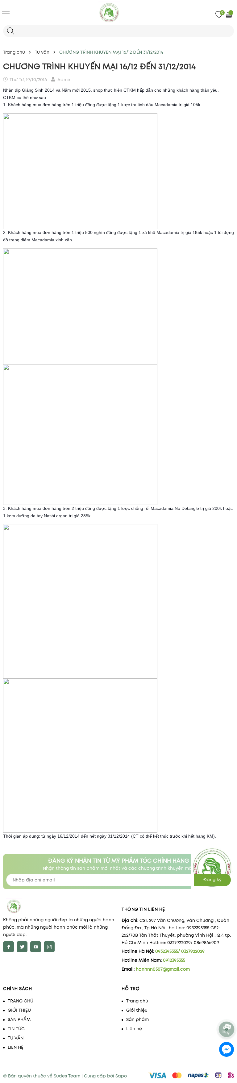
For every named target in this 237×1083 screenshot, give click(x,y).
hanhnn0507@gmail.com (163, 969)
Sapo (121, 1076)
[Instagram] (49, 946)
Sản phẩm (137, 1019)
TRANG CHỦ (20, 1001)
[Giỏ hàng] (229, 14)
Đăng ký (212, 880)
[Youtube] (35, 946)
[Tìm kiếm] (11, 31)
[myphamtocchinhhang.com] (118, 12)
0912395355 (174, 960)
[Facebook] (8, 946)
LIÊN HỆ (15, 1047)
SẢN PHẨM (19, 1019)
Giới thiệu (137, 1010)
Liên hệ (134, 1029)
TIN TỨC (16, 1029)
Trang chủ (137, 1001)
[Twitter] (22, 946)
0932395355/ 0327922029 (180, 951)
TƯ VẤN (15, 1038)
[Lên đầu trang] (227, 1012)
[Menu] (6, 11)
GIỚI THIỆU (19, 1010)
